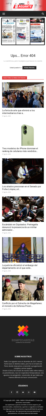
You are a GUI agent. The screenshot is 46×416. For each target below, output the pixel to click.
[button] (3, 14)
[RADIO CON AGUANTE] (23, 5)
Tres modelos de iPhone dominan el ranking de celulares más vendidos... (20, 149)
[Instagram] (17, 392)
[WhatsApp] (29, 392)
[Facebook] (11, 392)
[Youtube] (34, 392)
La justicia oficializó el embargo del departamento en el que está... (19, 266)
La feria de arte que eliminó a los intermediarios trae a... (18, 111)
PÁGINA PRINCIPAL (29, 68)
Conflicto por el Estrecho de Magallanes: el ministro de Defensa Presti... (22, 304)
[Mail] (23, 392)
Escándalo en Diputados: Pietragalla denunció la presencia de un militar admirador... (20, 227)
